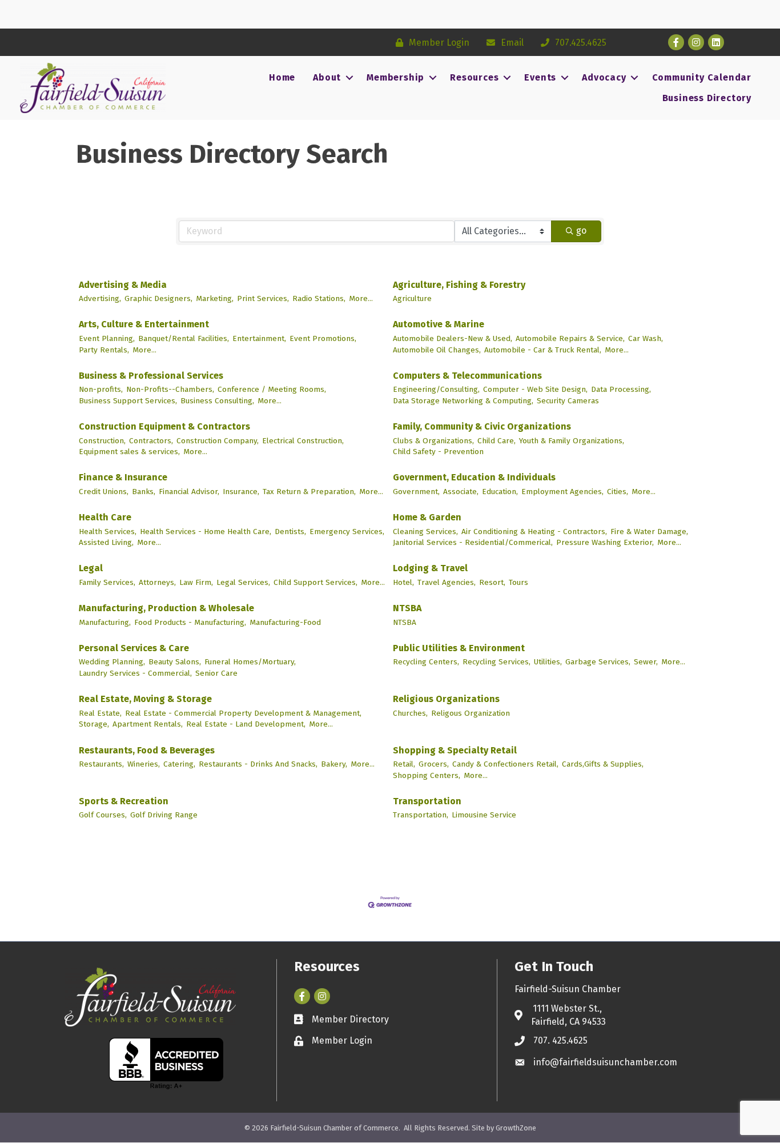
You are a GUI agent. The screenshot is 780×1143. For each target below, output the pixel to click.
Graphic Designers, (158, 298)
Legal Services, (243, 582)
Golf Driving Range (164, 815)
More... (361, 298)
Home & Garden (427, 517)
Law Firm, (196, 582)
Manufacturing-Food (285, 622)
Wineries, (143, 764)
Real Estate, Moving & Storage (145, 698)
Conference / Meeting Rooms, (272, 389)
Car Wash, (645, 338)
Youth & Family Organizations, (571, 441)
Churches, (410, 713)
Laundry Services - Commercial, (135, 673)
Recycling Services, (496, 662)
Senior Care (216, 673)
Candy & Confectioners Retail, (505, 764)
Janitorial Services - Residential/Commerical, (473, 542)
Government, (416, 491)
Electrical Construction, (303, 441)
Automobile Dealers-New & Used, (452, 338)
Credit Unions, (103, 491)
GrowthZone (516, 1128)
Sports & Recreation (123, 801)
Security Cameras (568, 401)
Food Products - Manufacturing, (190, 622)
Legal (91, 568)
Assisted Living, (106, 542)
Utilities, (548, 662)
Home (282, 77)
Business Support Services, (128, 401)
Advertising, (100, 298)
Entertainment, (259, 338)
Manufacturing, (105, 622)
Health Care (105, 517)
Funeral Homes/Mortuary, (250, 662)
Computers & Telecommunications (467, 375)
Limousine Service (484, 815)
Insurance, (241, 491)
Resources (474, 77)
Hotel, (403, 582)
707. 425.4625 (560, 1040)
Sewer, (646, 662)
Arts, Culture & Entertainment (144, 324)
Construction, (102, 441)
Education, (500, 491)
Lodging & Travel (430, 568)
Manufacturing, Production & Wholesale (166, 608)
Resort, (492, 582)
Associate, (461, 491)
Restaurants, (101, 764)
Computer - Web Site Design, (535, 389)
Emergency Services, (346, 531)
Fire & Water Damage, (649, 531)
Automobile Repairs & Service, (570, 338)
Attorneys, (157, 582)
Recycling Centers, (426, 662)
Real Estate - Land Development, (245, 724)
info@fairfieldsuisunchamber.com (605, 1062)
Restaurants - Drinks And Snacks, (258, 764)
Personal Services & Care (134, 648)
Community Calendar (701, 77)
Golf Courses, (103, 815)
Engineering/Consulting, (436, 389)
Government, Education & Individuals (474, 477)
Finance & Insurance (123, 477)
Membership (395, 77)
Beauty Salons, (174, 662)
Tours (518, 582)
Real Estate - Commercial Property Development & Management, (243, 713)
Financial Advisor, (189, 491)
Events (540, 77)
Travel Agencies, (446, 582)
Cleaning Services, (425, 531)
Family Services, (107, 582)
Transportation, (420, 815)
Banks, (143, 491)
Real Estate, (100, 713)
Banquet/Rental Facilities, (183, 338)
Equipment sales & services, (129, 451)
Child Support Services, (315, 582)
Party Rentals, (104, 350)
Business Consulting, (217, 401)
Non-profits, (101, 389)
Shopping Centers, (426, 775)
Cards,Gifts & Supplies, (603, 764)
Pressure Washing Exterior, (605, 542)
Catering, (179, 764)
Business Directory (706, 98)
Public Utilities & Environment (459, 648)
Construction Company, (217, 441)
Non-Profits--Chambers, (170, 389)
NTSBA (407, 608)
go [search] (581, 230)
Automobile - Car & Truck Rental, (542, 350)
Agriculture (412, 298)
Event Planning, (107, 338)
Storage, (94, 724)
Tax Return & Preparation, (309, 491)
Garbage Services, (597, 662)
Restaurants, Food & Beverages (147, 750)
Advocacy (604, 77)
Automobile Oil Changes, (437, 350)
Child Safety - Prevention (438, 451)
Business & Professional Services (151, 375)
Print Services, (263, 298)
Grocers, (434, 764)
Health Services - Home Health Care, (205, 531)
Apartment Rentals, (147, 724)
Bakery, (334, 764)
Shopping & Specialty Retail (455, 750)
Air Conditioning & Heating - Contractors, (534, 531)
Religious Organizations (446, 698)
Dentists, (290, 531)
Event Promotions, (323, 338)
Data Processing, (621, 389)
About (327, 77)
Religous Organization (470, 713)
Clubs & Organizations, (433, 441)
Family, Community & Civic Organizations (482, 426)
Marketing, (215, 298)
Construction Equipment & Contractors (164, 426)
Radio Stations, (318, 298)
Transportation (427, 801)
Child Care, (496, 441)
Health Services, (107, 531)
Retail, (404, 764)
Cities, (617, 491)
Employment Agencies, (562, 491)
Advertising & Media (123, 284)
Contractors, (151, 441)
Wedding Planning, (112, 662)
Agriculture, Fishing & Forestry (459, 284)
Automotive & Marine (438, 324)
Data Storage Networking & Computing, (463, 401)
